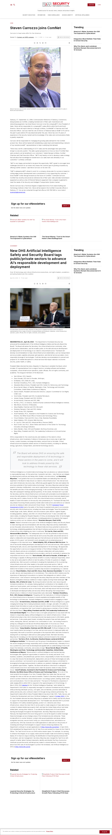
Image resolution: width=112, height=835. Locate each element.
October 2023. (60, 696)
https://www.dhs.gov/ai (22, 747)
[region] (56, 832)
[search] (14, 5)
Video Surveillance (54, 15)
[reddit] (43, 43)
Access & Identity (67, 15)
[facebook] (34, 43)
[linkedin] (37, 43)
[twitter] (40, 43)
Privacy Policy (49, 831)
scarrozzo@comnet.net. (17, 192)
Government (13, 245)
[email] (45, 43)
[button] (11, 5)
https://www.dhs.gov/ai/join (50, 727)
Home (11, 23)
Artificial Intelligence (82, 15)
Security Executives (29, 15)
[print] (69, 43)
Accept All (104, 831)
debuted (25, 685)
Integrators (41, 15)
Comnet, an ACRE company (25, 37)
